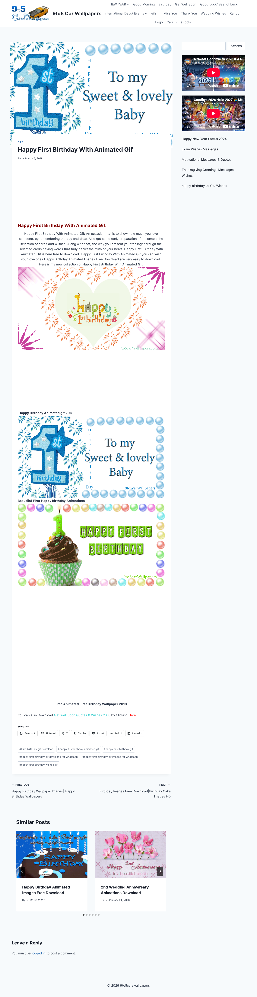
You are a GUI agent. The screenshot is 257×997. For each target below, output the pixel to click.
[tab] (83, 915)
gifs (20, 142)
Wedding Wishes (213, 13)
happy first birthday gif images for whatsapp (110, 756)
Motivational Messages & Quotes (206, 159)
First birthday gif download (36, 749)
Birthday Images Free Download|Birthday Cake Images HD (135, 790)
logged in (39, 953)
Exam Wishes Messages (200, 149)
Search (236, 46)
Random (236, 13)
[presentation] (51, 854)
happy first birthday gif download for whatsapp (48, 756)
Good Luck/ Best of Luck (218, 4)
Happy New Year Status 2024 (204, 139)
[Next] (160, 871)
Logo (159, 22)
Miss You (170, 13)
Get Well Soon (185, 4)
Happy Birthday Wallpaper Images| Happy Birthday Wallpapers (43, 790)
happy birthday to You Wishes (204, 186)
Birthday (164, 4)
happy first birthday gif (118, 749)
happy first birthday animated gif (78, 749)
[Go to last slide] (22, 871)
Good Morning (144, 4)
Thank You (189, 13)
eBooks (186, 22)
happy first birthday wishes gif (38, 764)
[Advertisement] (91, 190)
